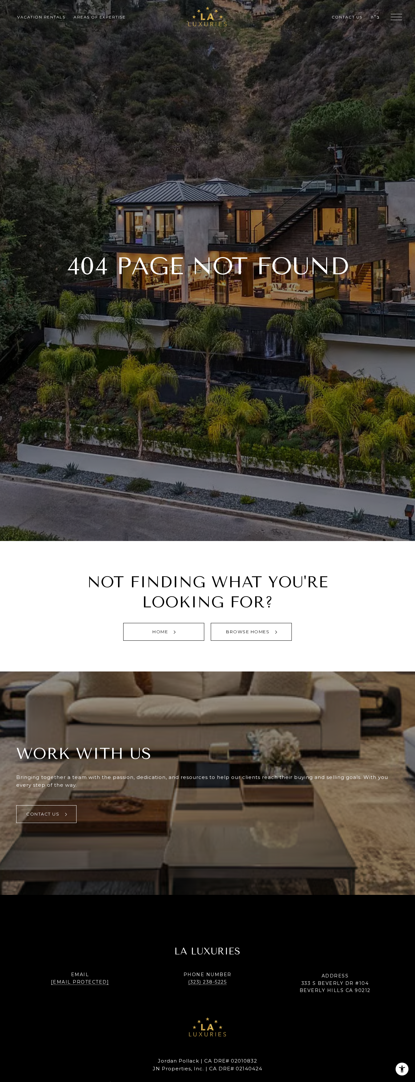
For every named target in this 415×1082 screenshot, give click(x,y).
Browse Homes (248, 631)
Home (161, 631)
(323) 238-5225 (207, 982)
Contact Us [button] (43, 814)
